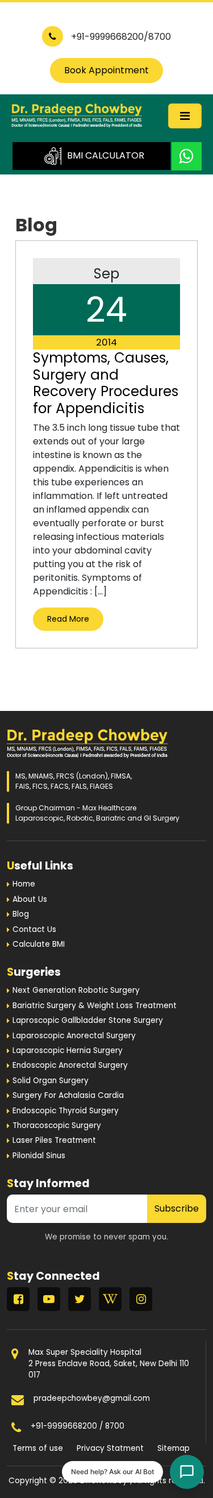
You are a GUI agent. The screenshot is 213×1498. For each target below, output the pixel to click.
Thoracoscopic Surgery (56, 1125)
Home (23, 884)
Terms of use (37, 1448)
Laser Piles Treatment (54, 1140)
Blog (20, 914)
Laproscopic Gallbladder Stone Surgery (87, 1020)
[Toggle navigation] (185, 115)
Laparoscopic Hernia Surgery (67, 1050)
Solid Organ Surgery (50, 1080)
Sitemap (173, 1448)
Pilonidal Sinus (38, 1155)
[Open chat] (187, 1472)
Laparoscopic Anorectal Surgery (74, 1035)
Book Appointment (106, 70)
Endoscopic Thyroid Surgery (65, 1110)
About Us (29, 899)
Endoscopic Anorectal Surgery (70, 1065)
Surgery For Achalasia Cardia (68, 1095)
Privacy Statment (110, 1448)
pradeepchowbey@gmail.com (92, 1398)
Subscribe (176, 1208)
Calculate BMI (38, 944)
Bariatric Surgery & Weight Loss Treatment (94, 1005)
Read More (68, 619)
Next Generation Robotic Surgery (76, 990)
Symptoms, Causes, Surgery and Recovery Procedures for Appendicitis (105, 383)
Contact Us (34, 929)
